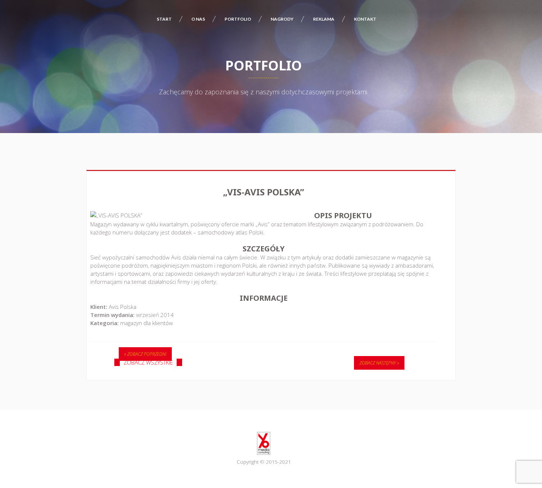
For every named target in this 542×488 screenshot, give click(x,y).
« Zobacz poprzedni (145, 354)
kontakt (365, 19)
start (164, 19)
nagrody (282, 19)
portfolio (238, 19)
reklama (323, 19)
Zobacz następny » (379, 363)
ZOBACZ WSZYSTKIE (148, 362)
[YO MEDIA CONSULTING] (263, 443)
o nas (198, 19)
